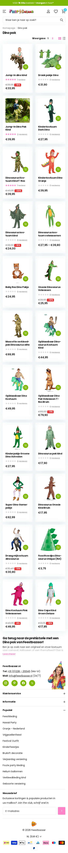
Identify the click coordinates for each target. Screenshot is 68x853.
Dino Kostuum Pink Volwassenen (16, 612)
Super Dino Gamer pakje (16, 506)
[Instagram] (6, 683)
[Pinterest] (14, 683)
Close (34, 693)
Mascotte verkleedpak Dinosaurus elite (17, 343)
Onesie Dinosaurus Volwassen (49, 289)
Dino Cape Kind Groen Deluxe (47, 612)
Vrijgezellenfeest (12, 735)
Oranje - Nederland (14, 728)
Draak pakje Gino (48, 75)
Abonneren (61, 811)
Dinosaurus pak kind (50, 453)
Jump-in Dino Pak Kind (15, 128)
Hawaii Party (10, 722)
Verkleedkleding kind (14, 777)
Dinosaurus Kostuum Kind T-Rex (15, 179)
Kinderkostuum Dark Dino (47, 128)
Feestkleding (10, 716)
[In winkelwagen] (25, 67)
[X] (32, 683)
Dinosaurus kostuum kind (15, 234)
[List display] (64, 38)
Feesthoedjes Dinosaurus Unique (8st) (49, 557)
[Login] (48, 11)
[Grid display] (59, 38)
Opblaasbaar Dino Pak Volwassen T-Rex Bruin (49, 399)
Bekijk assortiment (4, 11)
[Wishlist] (56, 11)
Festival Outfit (11, 741)
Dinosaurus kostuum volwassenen (49, 234)
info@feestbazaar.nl (20, 675)
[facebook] (23, 683)
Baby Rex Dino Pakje (17, 287)
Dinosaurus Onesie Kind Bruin (49, 506)
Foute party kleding (14, 765)
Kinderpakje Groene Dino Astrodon (17, 455)
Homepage (9, 28)
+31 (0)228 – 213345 (19, 671)
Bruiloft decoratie (13, 753)
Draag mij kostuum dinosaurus (16, 557)
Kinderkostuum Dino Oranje (50, 179)
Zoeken (61, 20)
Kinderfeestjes (11, 747)
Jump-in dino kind (16, 75)
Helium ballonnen (13, 771)
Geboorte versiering (14, 783)
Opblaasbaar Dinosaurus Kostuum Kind (49, 344)
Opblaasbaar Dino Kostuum (16, 397)
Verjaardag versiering (15, 759)
